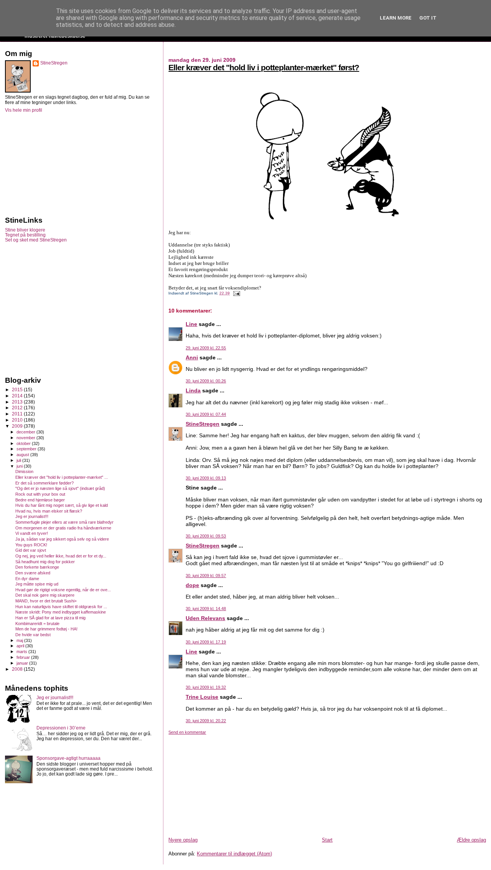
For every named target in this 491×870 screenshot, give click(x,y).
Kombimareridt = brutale (37, 623)
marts (22, 651)
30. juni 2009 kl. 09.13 (206, 478)
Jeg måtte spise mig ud (36, 584)
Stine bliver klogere (25, 229)
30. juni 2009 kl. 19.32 (206, 687)
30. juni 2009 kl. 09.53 (206, 536)
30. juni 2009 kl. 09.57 (206, 575)
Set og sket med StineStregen (36, 239)
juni (20, 466)
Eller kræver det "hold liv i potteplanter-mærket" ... (61, 477)
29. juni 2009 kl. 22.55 (206, 348)
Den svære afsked (32, 573)
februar (23, 657)
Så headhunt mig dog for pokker (45, 561)
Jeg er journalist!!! (31, 516)
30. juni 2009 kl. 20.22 (206, 720)
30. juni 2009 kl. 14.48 (206, 608)
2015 (18, 389)
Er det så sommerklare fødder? (44, 483)
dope (192, 585)
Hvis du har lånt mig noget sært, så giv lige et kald (61, 505)
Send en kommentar (187, 732)
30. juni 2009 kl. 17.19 (206, 642)
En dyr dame (27, 578)
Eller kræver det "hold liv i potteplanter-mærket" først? (263, 67)
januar (22, 663)
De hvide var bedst (33, 634)
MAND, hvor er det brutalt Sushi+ (46, 601)
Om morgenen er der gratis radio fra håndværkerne (63, 528)
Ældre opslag (471, 840)
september (27, 449)
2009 (18, 425)
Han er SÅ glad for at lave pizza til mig (50, 617)
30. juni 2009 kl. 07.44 (206, 414)
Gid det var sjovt (30, 550)
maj (20, 640)
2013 (18, 401)
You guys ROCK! (31, 545)
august (23, 454)
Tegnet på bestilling (25, 234)
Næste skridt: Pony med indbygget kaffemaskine (60, 612)
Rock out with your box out (40, 494)
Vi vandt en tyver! (31, 533)
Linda (193, 390)
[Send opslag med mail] (235, 293)
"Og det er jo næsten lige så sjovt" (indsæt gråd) (60, 488)
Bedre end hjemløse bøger (40, 500)
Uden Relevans (205, 618)
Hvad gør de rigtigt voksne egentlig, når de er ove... (63, 589)
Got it (428, 18)
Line (191, 324)
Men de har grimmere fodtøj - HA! (46, 629)
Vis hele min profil (23, 110)
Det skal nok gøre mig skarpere (44, 595)
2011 (18, 413)
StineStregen (202, 424)
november (26, 437)
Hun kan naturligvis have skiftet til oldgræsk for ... (61, 606)
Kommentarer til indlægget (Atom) (234, 854)
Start (327, 840)
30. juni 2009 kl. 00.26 (206, 381)
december (26, 432)
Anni (192, 357)
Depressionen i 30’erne (61, 727)
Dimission (24, 471)
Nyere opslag (183, 840)
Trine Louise (202, 697)
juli (19, 460)
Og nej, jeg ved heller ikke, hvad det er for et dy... (60, 556)
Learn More (396, 18)
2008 (18, 669)
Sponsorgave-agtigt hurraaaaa (68, 758)
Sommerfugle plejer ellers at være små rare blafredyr (64, 522)
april (20, 645)
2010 (18, 419)
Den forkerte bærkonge (37, 567)
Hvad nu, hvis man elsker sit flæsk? (48, 511)
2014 (18, 395)
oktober (24, 443)
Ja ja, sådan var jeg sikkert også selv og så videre (62, 539)
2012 (18, 407)
